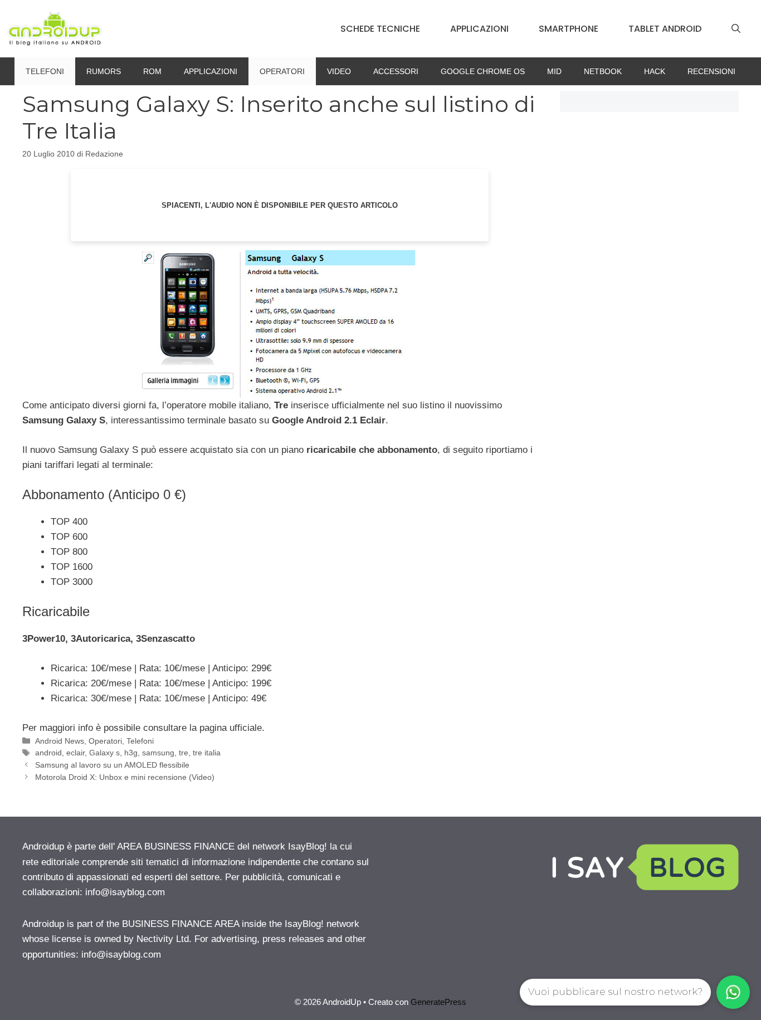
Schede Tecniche (380, 28)
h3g (131, 752)
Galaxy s (104, 752)
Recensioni (711, 71)
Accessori (395, 71)
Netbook (603, 71)
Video (339, 71)
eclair (75, 752)
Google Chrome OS (483, 71)
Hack (654, 71)
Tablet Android (664, 28)
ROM (152, 71)
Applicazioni (479, 28)
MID (554, 71)
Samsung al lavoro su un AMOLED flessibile (112, 764)
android (48, 752)
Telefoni (45, 71)
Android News (59, 740)
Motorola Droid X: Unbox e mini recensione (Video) (124, 777)
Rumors (103, 71)
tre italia (207, 752)
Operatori (282, 71)
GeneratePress (438, 1002)
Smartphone (568, 28)
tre (183, 752)
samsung (158, 752)
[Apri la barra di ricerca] (735, 29)
